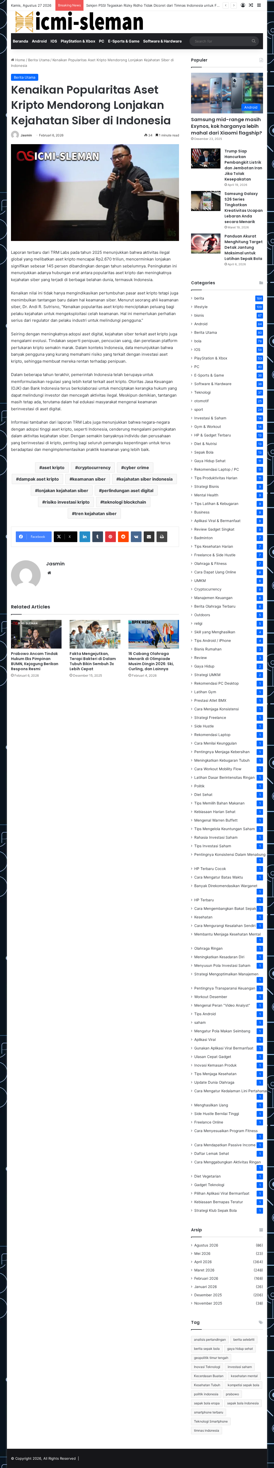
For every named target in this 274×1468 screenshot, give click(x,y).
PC (101, 41)
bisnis (199, 315)
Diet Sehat (203, 794)
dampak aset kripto (39, 479)
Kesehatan (203, 917)
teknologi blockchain (124, 502)
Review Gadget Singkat (214, 529)
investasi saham (240, 1367)
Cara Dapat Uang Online (215, 572)
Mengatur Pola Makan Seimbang (222, 1031)
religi (198, 623)
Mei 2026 (202, 1253)
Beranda (20, 41)
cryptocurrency (94, 467)
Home (19, 60)
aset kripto (53, 467)
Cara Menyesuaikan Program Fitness (226, 1131)
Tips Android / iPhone (212, 640)
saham (200, 1022)
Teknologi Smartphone (211, 1421)
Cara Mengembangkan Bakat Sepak (225, 908)
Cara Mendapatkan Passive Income (225, 1145)
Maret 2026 (204, 1270)
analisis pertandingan (210, 1339)
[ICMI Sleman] (78, 22)
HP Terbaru (204, 900)
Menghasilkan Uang (211, 1105)
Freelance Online (208, 1122)
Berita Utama (39, 60)
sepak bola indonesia (243, 1403)
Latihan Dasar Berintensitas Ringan (224, 777)
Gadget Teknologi (209, 1185)
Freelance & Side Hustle (214, 555)
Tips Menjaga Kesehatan (215, 1074)
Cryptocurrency (208, 589)
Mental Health (206, 495)
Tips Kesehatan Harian (213, 546)
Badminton (203, 538)
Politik (199, 786)
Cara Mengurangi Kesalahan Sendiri (225, 925)
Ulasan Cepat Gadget (212, 1057)
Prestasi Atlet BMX (210, 700)
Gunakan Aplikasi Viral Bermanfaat (223, 1048)
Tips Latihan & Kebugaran (216, 503)
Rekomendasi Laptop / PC (216, 469)
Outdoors (202, 615)
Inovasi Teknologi (207, 1367)
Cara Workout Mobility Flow (217, 769)
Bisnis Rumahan (208, 649)
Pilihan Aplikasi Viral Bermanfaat (221, 1193)
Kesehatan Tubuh (207, 1385)
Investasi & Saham (210, 418)
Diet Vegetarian (207, 1176)
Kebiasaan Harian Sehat (214, 812)
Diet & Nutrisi (205, 444)
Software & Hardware (162, 41)
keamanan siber (89, 479)
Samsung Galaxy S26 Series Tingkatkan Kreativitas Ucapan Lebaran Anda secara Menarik (243, 207)
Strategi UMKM (207, 675)
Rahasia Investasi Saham (216, 837)
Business (202, 512)
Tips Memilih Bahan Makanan (219, 803)
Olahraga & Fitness (210, 563)
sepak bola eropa (207, 1403)
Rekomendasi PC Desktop (216, 683)
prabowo (232, 1394)
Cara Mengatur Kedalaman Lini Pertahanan (231, 1091)
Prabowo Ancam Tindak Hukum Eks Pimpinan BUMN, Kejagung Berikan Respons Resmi (34, 661)
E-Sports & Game (123, 41)
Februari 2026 (206, 1278)
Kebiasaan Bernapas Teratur (218, 1202)
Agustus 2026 (206, 1245)
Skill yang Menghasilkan (214, 632)
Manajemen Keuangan (213, 598)
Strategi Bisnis (206, 486)
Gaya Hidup (204, 666)
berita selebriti (243, 1339)
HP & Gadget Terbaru (212, 435)
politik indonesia (206, 1394)
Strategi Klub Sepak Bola (215, 1210)
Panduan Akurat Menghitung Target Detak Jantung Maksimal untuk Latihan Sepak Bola (243, 247)
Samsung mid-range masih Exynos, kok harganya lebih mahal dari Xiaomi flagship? (226, 126)
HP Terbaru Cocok (210, 869)
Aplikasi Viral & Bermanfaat (217, 521)
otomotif (201, 401)
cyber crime (136, 467)
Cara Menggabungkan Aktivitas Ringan (227, 1162)
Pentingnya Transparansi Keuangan (224, 988)
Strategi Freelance (210, 717)
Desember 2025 (208, 1295)
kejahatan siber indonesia (146, 479)
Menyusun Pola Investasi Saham (222, 965)
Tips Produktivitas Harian (215, 478)
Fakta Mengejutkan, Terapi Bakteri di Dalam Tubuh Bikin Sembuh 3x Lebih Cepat (93, 661)
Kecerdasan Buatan (208, 1376)
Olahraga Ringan (208, 948)
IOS (54, 41)
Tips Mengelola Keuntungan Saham (224, 829)
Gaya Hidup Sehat (210, 461)
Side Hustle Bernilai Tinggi (216, 1113)
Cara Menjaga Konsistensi (216, 709)
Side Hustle (204, 726)
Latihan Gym (205, 692)
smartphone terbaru (208, 1412)
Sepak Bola (204, 452)
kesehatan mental (244, 1376)
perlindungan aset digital (127, 490)
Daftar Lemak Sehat (211, 1153)
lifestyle (201, 307)
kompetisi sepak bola (243, 1385)
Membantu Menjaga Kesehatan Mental (227, 934)
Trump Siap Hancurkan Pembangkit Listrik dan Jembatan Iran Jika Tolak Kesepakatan (243, 165)
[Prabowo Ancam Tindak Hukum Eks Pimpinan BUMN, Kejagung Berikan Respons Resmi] (36, 634)
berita (199, 298)
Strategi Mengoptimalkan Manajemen (226, 974)
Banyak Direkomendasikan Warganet (225, 886)
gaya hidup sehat (240, 1349)
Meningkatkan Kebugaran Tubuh (222, 760)
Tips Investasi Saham (212, 846)
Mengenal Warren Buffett (216, 820)
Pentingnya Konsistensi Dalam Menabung (229, 854)
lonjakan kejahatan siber (63, 490)
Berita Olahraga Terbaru (214, 606)
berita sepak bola (207, 1349)
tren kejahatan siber (96, 513)
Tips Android (205, 1014)
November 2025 (208, 1303)
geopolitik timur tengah (211, 1358)
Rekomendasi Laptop (212, 735)
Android (39, 41)
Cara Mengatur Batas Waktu (218, 877)
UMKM (200, 580)
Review (200, 658)
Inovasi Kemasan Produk (215, 1065)
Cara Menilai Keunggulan (215, 743)
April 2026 (203, 1262)
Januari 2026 (205, 1287)
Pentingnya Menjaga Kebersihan (222, 752)
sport (198, 409)
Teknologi (202, 392)
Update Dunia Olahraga (214, 1082)
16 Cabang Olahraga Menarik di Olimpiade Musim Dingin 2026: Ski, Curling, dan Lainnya (151, 661)
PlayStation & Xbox (78, 41)
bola (197, 341)
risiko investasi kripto (67, 502)
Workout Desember (210, 997)
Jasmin (26, 135)
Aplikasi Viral (205, 1039)
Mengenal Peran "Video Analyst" (222, 1005)
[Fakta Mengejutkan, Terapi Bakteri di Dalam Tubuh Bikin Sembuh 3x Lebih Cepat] (95, 634)
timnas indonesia (206, 1430)
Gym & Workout (207, 426)
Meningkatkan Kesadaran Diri (219, 957)
